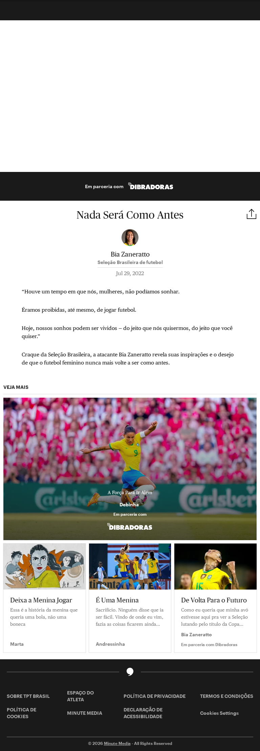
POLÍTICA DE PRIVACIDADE (155, 696)
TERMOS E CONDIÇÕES (226, 696)
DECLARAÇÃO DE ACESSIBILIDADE (143, 713)
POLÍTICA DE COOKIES (21, 713)
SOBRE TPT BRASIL (28, 696)
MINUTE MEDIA (84, 713)
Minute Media (117, 743)
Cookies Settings (219, 713)
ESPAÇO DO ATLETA (80, 696)
